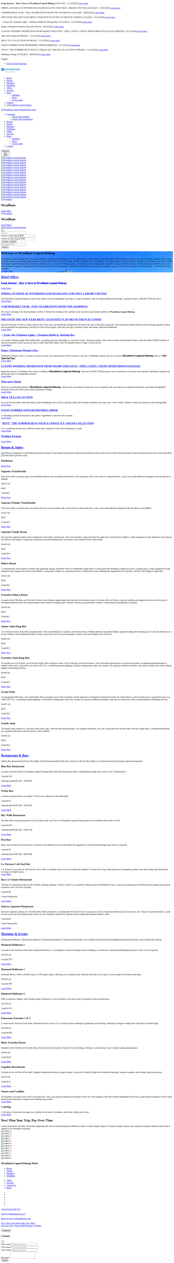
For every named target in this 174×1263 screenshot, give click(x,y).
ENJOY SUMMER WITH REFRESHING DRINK (29, 410)
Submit (5, 1260)
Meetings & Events (14, 934)
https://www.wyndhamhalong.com (16, 1218)
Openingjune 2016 (5, 153)
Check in (5, 236)
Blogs (9, 136)
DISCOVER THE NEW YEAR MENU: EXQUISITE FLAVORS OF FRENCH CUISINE (51, 319)
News (14, 98)
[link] (13, 158)
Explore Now (7, 271)
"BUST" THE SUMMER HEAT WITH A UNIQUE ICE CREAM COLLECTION (47, 423)
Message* (5, 1258)
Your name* (6, 1244)
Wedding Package (11, 436)
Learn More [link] (6, 211)
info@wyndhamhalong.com (13, 1214)
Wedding (16, 95)
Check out (5, 238)
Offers (9, 88)
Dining (10, 80)
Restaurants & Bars (15, 755)
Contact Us (11, 1185)
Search (5, 247)
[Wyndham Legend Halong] (11, 71)
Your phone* (6, 1247)
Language (11, 114)
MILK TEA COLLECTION (17, 397)
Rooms (10, 121)
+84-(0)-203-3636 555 (10, 1209)
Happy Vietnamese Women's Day (19, 350)
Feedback (6, 1231)
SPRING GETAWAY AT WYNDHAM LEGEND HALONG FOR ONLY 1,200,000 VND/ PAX (54, 293)
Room (9, 78)
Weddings (11, 85)
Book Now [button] (31, 109)
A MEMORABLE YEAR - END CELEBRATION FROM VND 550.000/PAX (44, 306)
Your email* (6, 1250)
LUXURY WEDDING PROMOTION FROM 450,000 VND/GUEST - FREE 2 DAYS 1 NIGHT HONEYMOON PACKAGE (70, 366)
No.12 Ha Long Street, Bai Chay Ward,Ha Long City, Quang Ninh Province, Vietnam (21, 1224)
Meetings (10, 83)
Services (10, 90)
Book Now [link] (6, 466)
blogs (9, 93)
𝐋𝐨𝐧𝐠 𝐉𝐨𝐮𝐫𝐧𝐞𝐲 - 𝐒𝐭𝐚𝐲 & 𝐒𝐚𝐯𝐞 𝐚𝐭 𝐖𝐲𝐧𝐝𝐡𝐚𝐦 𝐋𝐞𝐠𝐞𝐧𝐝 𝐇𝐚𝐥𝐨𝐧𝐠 (33, 283)
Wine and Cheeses (11, 381)
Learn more (83, 3)
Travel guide (17, 100)
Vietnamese (22, 63)
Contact (10, 102)
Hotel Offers (10, 277)
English (25, 117)
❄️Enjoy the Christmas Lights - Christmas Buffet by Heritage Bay (38, 335)
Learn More (6, 288)
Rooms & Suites (12, 447)
